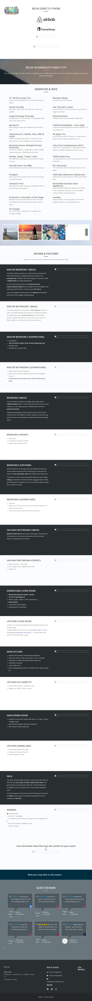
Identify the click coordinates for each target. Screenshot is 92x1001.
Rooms (43, 6)
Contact (65, 6)
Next (86, 232)
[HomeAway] (46, 31)
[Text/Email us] (46, 50)
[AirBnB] (46, 21)
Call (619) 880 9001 (55, 972)
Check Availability (75, 6)
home (85, 6)
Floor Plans (51, 6)
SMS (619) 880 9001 (55, 976)
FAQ (58, 6)
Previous (5, 232)
